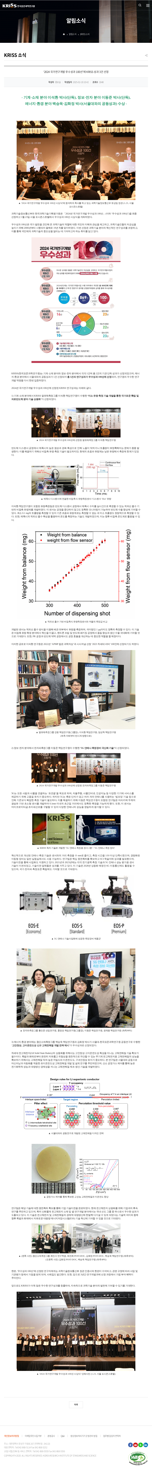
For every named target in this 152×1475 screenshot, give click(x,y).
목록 (76, 1404)
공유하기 (146, 56)
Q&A (63, 1436)
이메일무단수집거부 (33, 1436)
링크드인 (145, 1445)
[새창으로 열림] (138, 1458)
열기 (148, 5)
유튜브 (135, 1445)
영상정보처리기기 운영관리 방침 (83, 1436)
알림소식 (72, 34)
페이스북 (130, 1445)
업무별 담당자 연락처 (112, 1436)
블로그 (140, 1445)
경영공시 (51, 1436)
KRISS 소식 (85, 34)
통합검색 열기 (140, 5)
